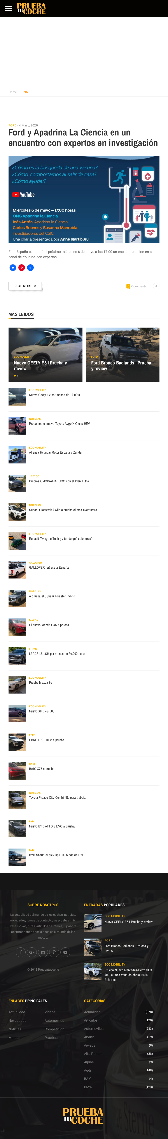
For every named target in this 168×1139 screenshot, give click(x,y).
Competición (54, 1029)
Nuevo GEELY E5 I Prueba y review (40, 365)
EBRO (32, 735)
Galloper (35, 563)
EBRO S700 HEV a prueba (46, 739)
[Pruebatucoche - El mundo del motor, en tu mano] (31, 8)
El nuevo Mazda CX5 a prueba (49, 624)
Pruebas (51, 1037)
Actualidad (17, 1012)
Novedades (17, 1020)
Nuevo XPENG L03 (41, 711)
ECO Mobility (22, 357)
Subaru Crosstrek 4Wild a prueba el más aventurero (63, 509)
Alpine (89, 1062)
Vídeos (50, 1012)
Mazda (33, 620)
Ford (12, 125)
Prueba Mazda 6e (40, 682)
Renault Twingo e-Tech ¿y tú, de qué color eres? (61, 538)
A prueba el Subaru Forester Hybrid (52, 596)
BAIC (32, 764)
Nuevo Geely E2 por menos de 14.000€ (54, 394)
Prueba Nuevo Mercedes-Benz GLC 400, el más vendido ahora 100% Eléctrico (128, 975)
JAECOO (34, 476)
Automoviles (54, 1020)
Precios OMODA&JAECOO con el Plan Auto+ (59, 481)
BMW (88, 1087)
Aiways (89, 1045)
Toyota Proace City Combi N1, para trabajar (57, 797)
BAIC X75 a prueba (41, 768)
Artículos (91, 1020)
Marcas (14, 1037)
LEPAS (33, 649)
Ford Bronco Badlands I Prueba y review (121, 365)
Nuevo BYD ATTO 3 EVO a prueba (52, 826)
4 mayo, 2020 (28, 125)
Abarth (89, 1037)
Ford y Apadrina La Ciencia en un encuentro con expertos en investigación (83, 137)
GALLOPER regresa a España (49, 567)
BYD (31, 822)
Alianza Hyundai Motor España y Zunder (55, 452)
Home (13, 92)
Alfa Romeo (93, 1053)
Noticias (35, 419)
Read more (23, 285)
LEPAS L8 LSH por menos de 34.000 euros (57, 653)
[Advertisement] (84, 54)
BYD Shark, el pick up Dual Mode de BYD (56, 854)
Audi (87, 1070)
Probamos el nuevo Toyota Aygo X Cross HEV (59, 423)
